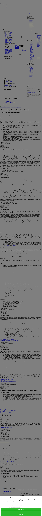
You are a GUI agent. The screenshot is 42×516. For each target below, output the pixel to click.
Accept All (21, 514)
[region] (21, 506)
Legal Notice (18, 507)
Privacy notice (13, 507)
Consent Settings (21, 509)
